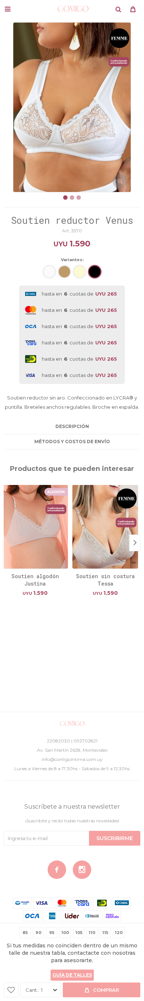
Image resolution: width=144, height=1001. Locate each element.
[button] (118, 9)
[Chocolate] (64, 271)
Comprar (106, 990)
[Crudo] (79, 271)
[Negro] (94, 271)
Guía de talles (72, 975)
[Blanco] (49, 271)
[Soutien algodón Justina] (35, 527)
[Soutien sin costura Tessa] (105, 527)
